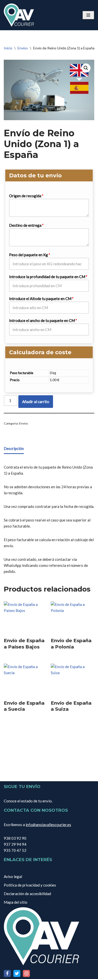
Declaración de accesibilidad (27, 893)
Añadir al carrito (35, 401)
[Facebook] (7, 973)
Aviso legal (13, 876)
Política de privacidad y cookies (30, 885)
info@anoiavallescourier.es (48, 824)
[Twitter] (16, 973)
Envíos (23, 48)
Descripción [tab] (14, 448)
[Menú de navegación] (88, 15)
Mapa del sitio (15, 902)
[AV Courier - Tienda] (19, 15)
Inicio (8, 48)
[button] (85, 68)
